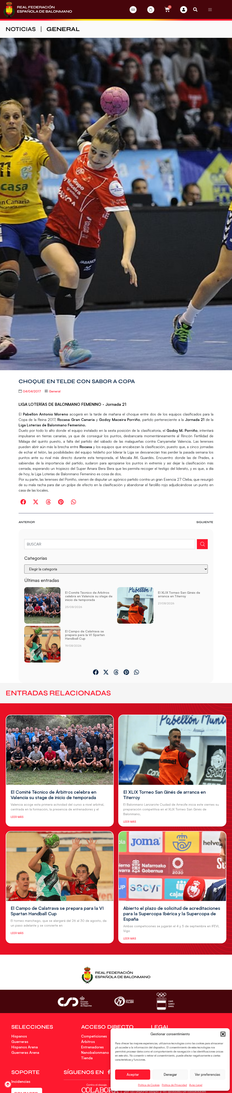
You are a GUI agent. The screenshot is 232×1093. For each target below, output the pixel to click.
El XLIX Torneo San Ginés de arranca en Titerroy (179, 594)
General (63, 29)
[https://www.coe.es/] (165, 1001)
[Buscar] (202, 544)
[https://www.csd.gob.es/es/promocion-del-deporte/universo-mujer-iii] (124, 1001)
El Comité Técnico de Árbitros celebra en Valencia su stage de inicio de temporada (88, 596)
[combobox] (109, 544)
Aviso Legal (195, 1085)
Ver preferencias (207, 1074)
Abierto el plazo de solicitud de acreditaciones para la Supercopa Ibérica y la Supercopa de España (171, 913)
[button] (223, 1034)
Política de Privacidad (174, 1085)
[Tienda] (150, 9)
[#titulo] (8, 1084)
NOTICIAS (21, 29)
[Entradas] (133, 9)
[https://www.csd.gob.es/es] (75, 1001)
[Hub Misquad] (183, 9)
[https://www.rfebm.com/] (38, 9)
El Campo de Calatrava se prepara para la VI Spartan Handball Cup (85, 634)
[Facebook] (110, 1072)
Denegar (170, 1074)
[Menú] (210, 9)
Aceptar (133, 1074)
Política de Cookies (149, 1085)
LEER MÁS (17, 817)
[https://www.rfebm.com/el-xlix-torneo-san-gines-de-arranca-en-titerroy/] (135, 605)
